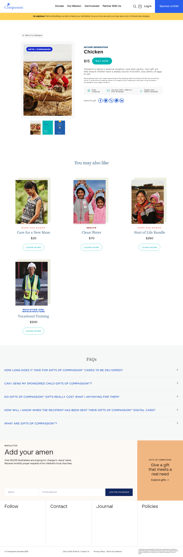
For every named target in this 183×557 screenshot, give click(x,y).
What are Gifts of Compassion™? (30, 423)
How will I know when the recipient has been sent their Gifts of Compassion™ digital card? (79, 410)
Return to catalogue (32, 35)
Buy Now (102, 61)
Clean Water (91, 232)
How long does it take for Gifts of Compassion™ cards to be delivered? (63, 370)
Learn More (33, 247)
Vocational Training (33, 316)
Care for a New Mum (33, 232)
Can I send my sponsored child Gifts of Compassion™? (48, 383)
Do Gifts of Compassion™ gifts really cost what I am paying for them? (61, 396)
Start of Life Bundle (149, 232)
